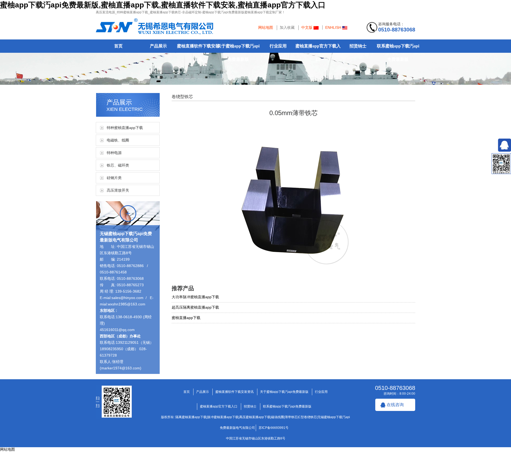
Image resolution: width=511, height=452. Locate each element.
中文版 (307, 27)
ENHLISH (333, 27)
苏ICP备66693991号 (274, 428)
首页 (118, 46)
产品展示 (158, 46)
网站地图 (265, 27)
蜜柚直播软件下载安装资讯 (198, 53)
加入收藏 (287, 27)
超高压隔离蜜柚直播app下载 (195, 307)
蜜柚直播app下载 (186, 318)
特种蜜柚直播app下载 (125, 128)
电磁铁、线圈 (118, 140)
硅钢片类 (114, 178)
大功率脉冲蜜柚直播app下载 (195, 297)
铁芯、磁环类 (118, 165)
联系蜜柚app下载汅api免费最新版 (398, 53)
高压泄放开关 (118, 190)
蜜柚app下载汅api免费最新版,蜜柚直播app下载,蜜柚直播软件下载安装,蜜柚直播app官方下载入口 (162, 5)
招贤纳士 (357, 46)
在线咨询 (395, 404)
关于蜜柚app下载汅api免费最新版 (238, 53)
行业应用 (278, 46)
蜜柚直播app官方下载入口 (318, 53)
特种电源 (114, 153)
